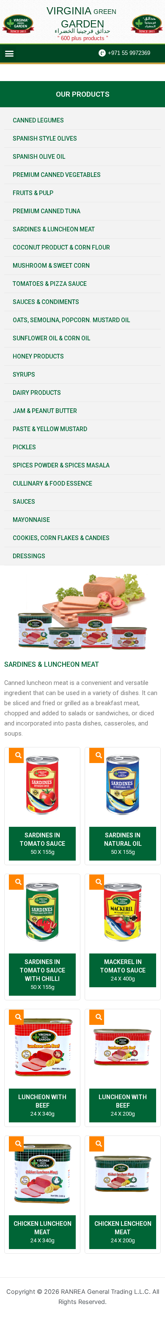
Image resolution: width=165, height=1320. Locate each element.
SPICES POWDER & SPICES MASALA (61, 465)
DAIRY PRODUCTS (37, 392)
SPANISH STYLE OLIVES (45, 138)
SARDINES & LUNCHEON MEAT (54, 229)
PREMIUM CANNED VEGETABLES (57, 174)
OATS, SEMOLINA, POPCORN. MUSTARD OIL (71, 320)
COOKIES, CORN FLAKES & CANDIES (61, 538)
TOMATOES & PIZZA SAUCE (50, 283)
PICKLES (24, 447)
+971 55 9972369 (129, 53)
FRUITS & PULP (33, 193)
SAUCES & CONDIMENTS (46, 302)
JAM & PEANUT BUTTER (45, 410)
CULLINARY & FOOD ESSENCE (52, 483)
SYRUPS (24, 374)
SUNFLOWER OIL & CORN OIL (51, 338)
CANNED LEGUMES (38, 120)
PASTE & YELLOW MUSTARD (50, 429)
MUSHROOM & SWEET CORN (51, 265)
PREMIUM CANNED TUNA (46, 211)
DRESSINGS (29, 556)
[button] (9, 53)
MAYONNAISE (31, 519)
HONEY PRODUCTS (38, 356)
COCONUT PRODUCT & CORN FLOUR (61, 247)
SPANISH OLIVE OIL (39, 156)
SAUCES (24, 501)
